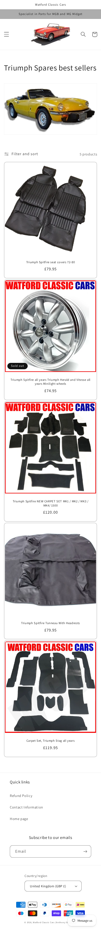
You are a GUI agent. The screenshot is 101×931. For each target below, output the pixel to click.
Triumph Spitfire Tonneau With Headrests (50, 623)
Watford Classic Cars (44, 922)
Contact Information (26, 807)
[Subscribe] (85, 851)
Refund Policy (21, 795)
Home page (19, 818)
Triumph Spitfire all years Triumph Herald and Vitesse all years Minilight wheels (50, 382)
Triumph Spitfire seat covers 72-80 (50, 262)
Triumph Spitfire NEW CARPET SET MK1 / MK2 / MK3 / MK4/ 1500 (50, 503)
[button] (6, 34)
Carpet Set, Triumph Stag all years (50, 741)
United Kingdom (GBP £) (48, 886)
